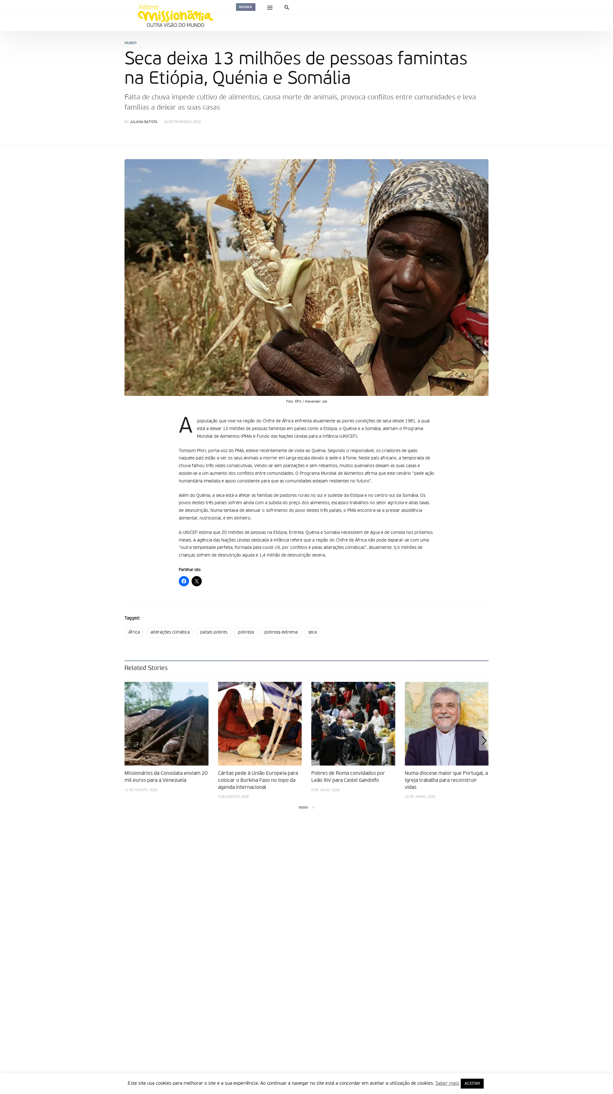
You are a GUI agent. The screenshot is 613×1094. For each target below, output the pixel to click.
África (134, 632)
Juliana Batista (143, 122)
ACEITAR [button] (472, 1084)
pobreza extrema (281, 632)
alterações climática (170, 632)
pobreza (246, 632)
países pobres (213, 632)
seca (312, 632)
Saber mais (447, 1083)
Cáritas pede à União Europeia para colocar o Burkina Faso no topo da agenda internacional (258, 780)
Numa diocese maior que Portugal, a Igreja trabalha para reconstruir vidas (446, 780)
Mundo (245, 7)
